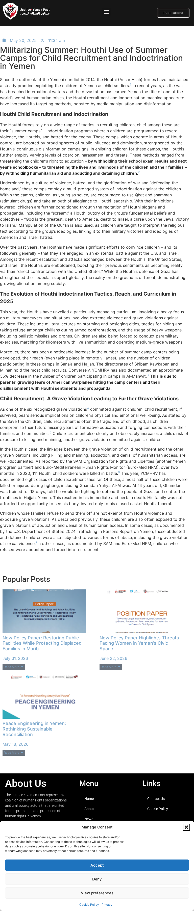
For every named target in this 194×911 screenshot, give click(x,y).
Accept (97, 865)
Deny (97, 879)
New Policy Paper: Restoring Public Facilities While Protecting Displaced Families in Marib (42, 643)
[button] (186, 827)
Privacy (107, 904)
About (89, 809)
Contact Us (156, 799)
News (88, 819)
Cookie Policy (89, 904)
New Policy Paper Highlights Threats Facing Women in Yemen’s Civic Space (139, 643)
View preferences (97, 893)
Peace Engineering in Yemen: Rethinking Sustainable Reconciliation (34, 729)
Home (89, 799)
